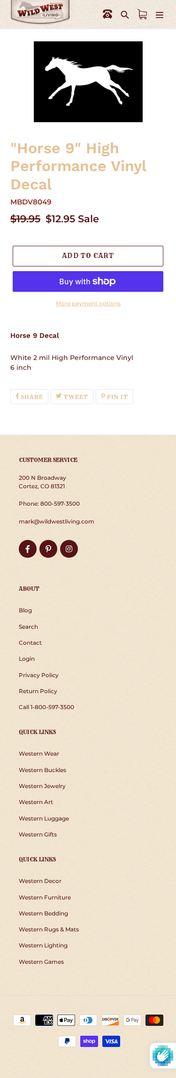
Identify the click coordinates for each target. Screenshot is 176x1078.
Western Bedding (43, 913)
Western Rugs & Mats (49, 929)
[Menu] (159, 14)
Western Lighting (43, 945)
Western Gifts (38, 834)
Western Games (41, 961)
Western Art (36, 801)
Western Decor (40, 880)
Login (27, 658)
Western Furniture (45, 897)
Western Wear (39, 753)
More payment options (88, 303)
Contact (30, 642)
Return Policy (38, 691)
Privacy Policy (39, 675)
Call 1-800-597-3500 (46, 707)
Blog (25, 610)
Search (28, 626)
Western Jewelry (42, 785)
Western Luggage (44, 818)
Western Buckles (42, 769)
